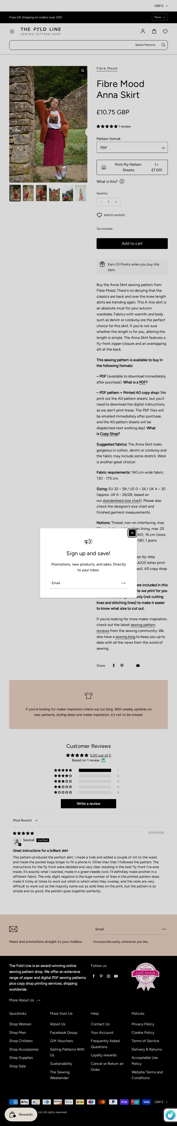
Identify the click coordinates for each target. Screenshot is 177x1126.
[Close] (132, 532)
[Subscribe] (123, 583)
